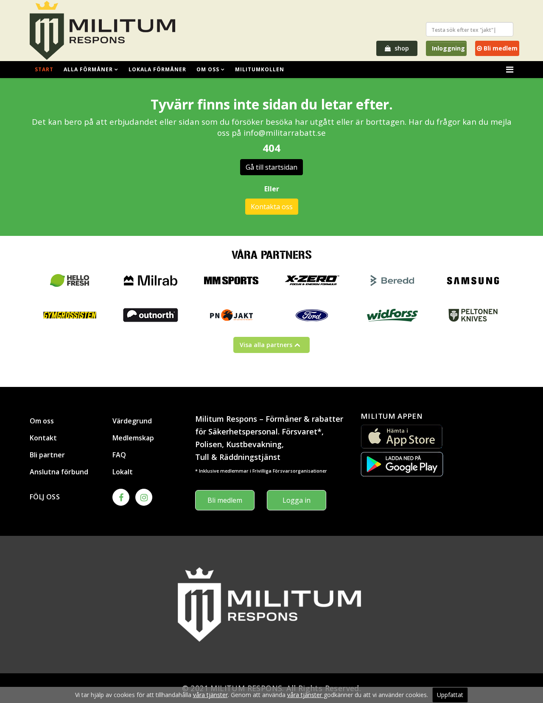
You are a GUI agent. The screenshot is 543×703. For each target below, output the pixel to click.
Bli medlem (500, 48)
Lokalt (122, 471)
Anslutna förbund (59, 471)
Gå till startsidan (271, 167)
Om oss (207, 69)
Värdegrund (132, 421)
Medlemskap (133, 438)
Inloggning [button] (448, 48)
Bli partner (47, 454)
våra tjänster (210, 695)
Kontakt (43, 438)
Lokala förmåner (157, 69)
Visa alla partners (266, 345)
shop (401, 48)
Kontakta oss (272, 206)
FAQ (119, 454)
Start (44, 69)
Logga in (297, 500)
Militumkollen (259, 69)
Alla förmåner (88, 69)
